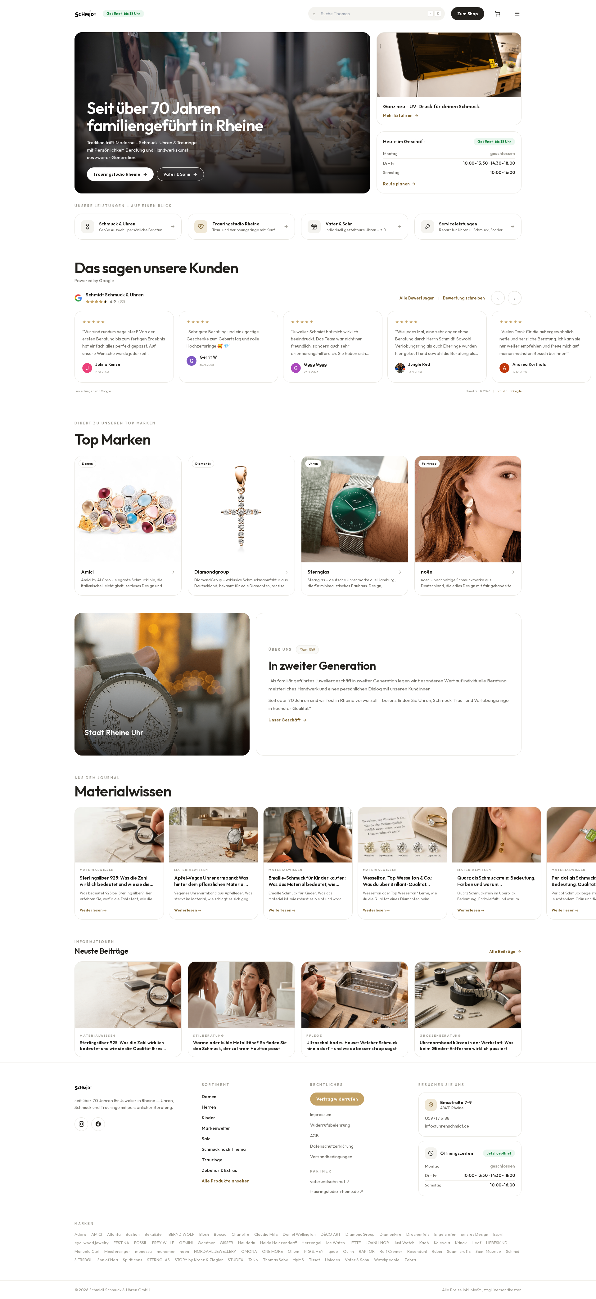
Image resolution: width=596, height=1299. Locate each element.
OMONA (249, 1251)
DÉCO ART (331, 1234)
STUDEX (235, 1259)
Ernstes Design (474, 1234)
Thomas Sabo (275, 1259)
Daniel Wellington (299, 1234)
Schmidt (513, 1251)
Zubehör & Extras (219, 1170)
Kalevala (442, 1242)
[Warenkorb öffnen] (497, 13)
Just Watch (404, 1242)
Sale (206, 1139)
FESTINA (121, 1242)
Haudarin (246, 1242)
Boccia (220, 1234)
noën (184, 1251)
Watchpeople (387, 1259)
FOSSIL (140, 1242)
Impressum (320, 1114)
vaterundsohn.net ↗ (330, 1181)
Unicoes (332, 1259)
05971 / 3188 (437, 1118)
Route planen (396, 183)
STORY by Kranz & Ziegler (199, 1259)
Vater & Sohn (176, 174)
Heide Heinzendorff (278, 1242)
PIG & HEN (313, 1251)
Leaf (476, 1242)
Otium (293, 1251)
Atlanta (114, 1234)
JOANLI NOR (377, 1242)
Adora (80, 1234)
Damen (209, 1096)
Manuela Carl (86, 1251)
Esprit (498, 1234)
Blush (204, 1234)
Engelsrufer (445, 1234)
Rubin (437, 1251)
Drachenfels (417, 1234)
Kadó (424, 1242)
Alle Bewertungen (417, 297)
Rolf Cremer (391, 1251)
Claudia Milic (266, 1234)
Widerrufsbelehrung (330, 1125)
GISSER (226, 1242)
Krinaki (461, 1242)
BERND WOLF (181, 1234)
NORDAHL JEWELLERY (215, 1251)
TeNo (253, 1259)
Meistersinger (117, 1251)
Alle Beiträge (502, 951)
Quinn (348, 1251)
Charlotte (240, 1234)
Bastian (133, 1234)
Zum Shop (467, 13)
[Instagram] (81, 1124)
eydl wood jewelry (91, 1242)
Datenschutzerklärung (332, 1146)
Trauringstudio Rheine (116, 174)
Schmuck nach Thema (224, 1149)
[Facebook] (98, 1124)
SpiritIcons (132, 1259)
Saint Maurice (488, 1251)
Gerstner (206, 1242)
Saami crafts (459, 1251)
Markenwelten (216, 1128)
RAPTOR (367, 1251)
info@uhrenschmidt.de (447, 1126)
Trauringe (212, 1160)
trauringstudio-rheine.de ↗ (336, 1191)
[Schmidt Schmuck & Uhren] (85, 13)
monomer (166, 1251)
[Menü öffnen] (517, 13)
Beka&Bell (154, 1234)
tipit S (298, 1259)
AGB (314, 1135)
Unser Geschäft (285, 719)
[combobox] (376, 13)
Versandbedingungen (331, 1156)
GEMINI (186, 1242)
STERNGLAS (158, 1259)
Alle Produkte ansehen (226, 1181)
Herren (209, 1107)
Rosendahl (417, 1251)
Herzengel (311, 1242)
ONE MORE (272, 1251)
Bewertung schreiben (464, 297)
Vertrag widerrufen (337, 1099)
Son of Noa (107, 1259)
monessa (143, 1251)
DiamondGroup (360, 1234)
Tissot (314, 1259)
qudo (333, 1251)
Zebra (410, 1259)
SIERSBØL (83, 1259)
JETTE (355, 1242)
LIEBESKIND (497, 1242)
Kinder (208, 1117)
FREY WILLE (163, 1242)
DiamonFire (390, 1234)
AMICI (96, 1234)
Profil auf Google (509, 391)
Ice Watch (335, 1242)
